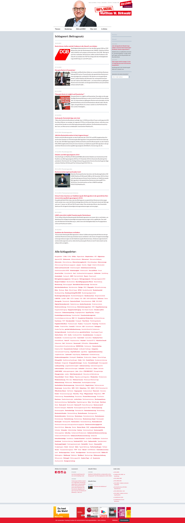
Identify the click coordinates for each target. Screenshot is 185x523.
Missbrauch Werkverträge (91, 379)
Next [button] (132, 513)
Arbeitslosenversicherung (88, 267)
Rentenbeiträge (69, 410)
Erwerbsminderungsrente (88, 315)
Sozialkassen (96, 438)
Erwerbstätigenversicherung (63, 318)
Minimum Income (78, 379)
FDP (63, 321)
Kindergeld (73, 357)
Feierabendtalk (70, 321)
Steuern (91, 444)
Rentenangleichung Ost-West (82, 407)
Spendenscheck (102, 441)
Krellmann (58, 363)
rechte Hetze (78, 399)
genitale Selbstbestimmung (72, 329)
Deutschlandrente (86, 301)
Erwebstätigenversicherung (63, 315)
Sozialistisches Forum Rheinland (119, 500)
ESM (73, 318)
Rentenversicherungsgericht (93, 424)
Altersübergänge (92, 262)
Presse (99, 2)
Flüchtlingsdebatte (95, 321)
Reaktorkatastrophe (67, 399)
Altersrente (58, 262)
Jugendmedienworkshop (95, 351)
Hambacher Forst (97, 337)
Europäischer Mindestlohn (85, 318)
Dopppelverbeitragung (74, 309)
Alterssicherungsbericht (79, 262)
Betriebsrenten (73, 287)
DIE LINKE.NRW (118, 478)
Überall (84, 449)
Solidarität (94, 435)
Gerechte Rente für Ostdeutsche (90, 329)
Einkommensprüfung (68, 312)
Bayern (86, 276)
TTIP (75, 449)
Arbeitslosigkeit (74, 270)
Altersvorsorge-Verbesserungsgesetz (65, 265)
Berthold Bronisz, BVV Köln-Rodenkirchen (120, 487)
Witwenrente (58, 458)
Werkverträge (89, 455)
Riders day (68, 427)
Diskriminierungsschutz (84, 307)
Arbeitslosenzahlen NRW (62, 270)
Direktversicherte (97, 304)
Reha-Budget (95, 402)
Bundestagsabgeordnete (89, 293)
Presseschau (78, 396)
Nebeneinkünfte (79, 385)
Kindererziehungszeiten (62, 357)
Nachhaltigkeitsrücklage (89, 382)
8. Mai (69, 256)
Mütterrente (68, 382)
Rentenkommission (88, 416)
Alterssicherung (67, 262)
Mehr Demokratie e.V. (76, 374)
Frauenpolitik (87, 323)
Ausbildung (105, 273)
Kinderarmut (85, 354)
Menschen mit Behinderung (91, 374)
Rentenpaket (100, 419)
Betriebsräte (93, 284)
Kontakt (115, 2)
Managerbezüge (98, 371)
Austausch (66, 276)
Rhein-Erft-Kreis (59, 427)
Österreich (96, 391)
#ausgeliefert (58, 256)
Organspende (78, 391)
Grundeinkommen (88, 335)
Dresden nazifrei (99, 309)
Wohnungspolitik (75, 458)
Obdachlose (83, 388)
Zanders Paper (85, 458)
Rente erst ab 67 (98, 405)
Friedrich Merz (64, 326)
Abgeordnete (80, 256)
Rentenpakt (58, 421)
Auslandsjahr (58, 276)
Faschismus (58, 321)
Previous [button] (74, 513)
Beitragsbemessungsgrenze (63, 279)
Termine (110, 2)
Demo (106, 298)
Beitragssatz (75, 279)
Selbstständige (72, 430)
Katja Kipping (76, 354)
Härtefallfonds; (59, 340)
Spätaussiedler (92, 441)
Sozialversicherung (67, 441)
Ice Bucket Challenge (85, 349)
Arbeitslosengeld (75, 267)
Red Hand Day (72, 402)
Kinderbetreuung (94, 354)
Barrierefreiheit (78, 276)
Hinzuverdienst (93, 343)
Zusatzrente (96, 458)
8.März (74, 256)
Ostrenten (103, 391)
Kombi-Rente (90, 360)
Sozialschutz (104, 438)
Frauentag (95, 323)
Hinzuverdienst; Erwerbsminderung (65, 346)
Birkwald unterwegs (100, 287)
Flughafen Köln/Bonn (61, 323)
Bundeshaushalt (97, 290)
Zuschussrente (59, 461)
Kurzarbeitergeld (93, 363)
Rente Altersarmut (87, 405)
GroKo (70, 335)
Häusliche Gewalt (101, 340)
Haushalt (83, 340)
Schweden (64, 430)
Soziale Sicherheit (79, 438)
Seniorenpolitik (98, 430)
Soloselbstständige (60, 438)
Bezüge (80, 287)
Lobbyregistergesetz (68, 371)
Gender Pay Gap (59, 329)
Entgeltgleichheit (80, 312)
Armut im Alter (59, 273)
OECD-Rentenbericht (101, 388)
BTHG (80, 290)
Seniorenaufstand (88, 430)
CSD (81, 298)
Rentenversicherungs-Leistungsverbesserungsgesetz (69, 424)
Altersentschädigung (95, 259)
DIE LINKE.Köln (118, 480)
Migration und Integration (82, 377)
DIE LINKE (99, 301)
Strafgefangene (59, 447)
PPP (103, 393)
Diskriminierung (71, 307)
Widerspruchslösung (100, 455)
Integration (95, 349)
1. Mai (65, 256)
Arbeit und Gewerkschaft (62, 267)
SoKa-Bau (68, 433)
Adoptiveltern (89, 256)
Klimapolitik (58, 360)
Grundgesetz (97, 335)
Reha (89, 402)
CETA (72, 298)
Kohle (80, 360)
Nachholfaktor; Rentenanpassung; (64, 385)
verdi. (56, 452)
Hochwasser (87, 346)
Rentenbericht (79, 410)
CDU (68, 298)
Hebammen (58, 343)
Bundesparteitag (59, 293)
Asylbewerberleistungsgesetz (85, 273)
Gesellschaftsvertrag (73, 332)
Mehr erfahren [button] (102, 520)
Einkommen (58, 312)
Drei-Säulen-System (87, 309)
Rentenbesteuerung (90, 410)
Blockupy (61, 290)
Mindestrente (103, 377)
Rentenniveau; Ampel (89, 419)
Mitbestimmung (59, 382)
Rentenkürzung (68, 419)
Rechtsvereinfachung (61, 402)
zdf (91, 458)
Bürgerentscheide (100, 295)
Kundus (85, 363)
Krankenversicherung (101, 360)
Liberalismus (89, 368)
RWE (87, 427)
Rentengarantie (92, 413)
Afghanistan (101, 256)
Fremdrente (102, 323)
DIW (93, 307)
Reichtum (103, 402)
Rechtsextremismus (88, 399)
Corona (77, 298)
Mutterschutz (77, 382)
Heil (63, 343)
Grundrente (58, 337)
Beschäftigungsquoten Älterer (84, 281)
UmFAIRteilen (91, 449)
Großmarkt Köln (77, 335)
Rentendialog (100, 410)
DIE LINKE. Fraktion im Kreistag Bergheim (121, 494)
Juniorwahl (68, 354)
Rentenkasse (78, 416)
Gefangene (97, 326)
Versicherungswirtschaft (94, 452)
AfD (95, 256)
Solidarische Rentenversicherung (97, 433)
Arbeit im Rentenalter (98, 265)
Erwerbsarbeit (76, 315)
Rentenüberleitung (86, 421)
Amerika (84, 265)
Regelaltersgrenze (82, 402)
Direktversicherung (60, 307)
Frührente (78, 326)
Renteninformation (60, 416)
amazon (78, 265)
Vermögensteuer (81, 452)
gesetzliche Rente (85, 332)
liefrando (100, 368)
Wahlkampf (67, 455)
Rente (56, 405)
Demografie (58, 301)
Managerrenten (59, 374)
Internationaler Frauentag (62, 351)
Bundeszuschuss (89, 295)
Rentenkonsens (99, 416)
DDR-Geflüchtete (92, 298)
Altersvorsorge (102, 262)
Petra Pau (76, 393)
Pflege (81, 393)
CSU (84, 298)
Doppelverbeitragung (61, 309)
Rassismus (58, 399)
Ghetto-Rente (59, 335)
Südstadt (71, 447)
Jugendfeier (84, 351)
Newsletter (104, 2)
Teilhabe (104, 447)
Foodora (80, 323)
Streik (66, 447)
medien (67, 374)
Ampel (89, 265)
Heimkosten (69, 343)
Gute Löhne (88, 337)
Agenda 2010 (58, 259)
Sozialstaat (58, 441)
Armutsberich (68, 273)
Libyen (95, 368)
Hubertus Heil (59, 349)
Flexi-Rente (85, 321)
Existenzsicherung (99, 318)
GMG (65, 335)
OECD (92, 388)
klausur (94, 357)
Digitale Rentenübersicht (62, 304)
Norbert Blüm (67, 388)
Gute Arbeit (80, 337)
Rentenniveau (78, 419)
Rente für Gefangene (60, 407)
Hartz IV (66, 340)
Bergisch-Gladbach (60, 281)
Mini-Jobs (69, 379)
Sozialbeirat (70, 438)
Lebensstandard (59, 368)
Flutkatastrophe (72, 323)
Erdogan (97, 312)
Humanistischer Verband (71, 349)
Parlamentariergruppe (66, 393)
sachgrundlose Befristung (97, 427)
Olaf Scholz (70, 391)
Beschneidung (98, 281)
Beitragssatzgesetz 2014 (98, 279)
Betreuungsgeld (67, 284)
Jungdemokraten (59, 354)
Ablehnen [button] (115, 520)
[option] (83, 513)
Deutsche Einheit (75, 301)
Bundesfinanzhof (87, 290)
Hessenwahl (77, 343)
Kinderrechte (87, 357)
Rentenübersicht (97, 421)
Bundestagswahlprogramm (62, 295)
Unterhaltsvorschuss (102, 449)
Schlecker (57, 430)
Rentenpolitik (66, 421)
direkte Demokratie (85, 304)
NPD (73, 388)
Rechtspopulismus (100, 399)
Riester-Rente (81, 427)
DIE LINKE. (116, 472)
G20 (83, 326)
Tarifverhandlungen (95, 447)
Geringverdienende (60, 332)
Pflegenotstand (88, 393)
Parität (57, 393)
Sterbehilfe (84, 444)
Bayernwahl (92, 276)
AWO (71, 276)
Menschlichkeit (59, 377)
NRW (77, 388)
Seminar (79, 430)
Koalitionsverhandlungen (70, 360)
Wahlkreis (74, 455)
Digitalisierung (74, 304)
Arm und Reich (93, 270)
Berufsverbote (71, 281)
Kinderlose (80, 357)
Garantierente (89, 326)
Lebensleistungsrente (97, 365)
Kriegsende (65, 363)
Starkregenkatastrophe (73, 444)
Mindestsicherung (60, 379)
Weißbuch (81, 455)
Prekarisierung (59, 396)
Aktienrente (66, 259)
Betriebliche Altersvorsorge (81, 284)
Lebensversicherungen (71, 368)
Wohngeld (66, 458)
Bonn (66, 290)
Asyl (74, 273)
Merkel (67, 377)
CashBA (63, 298)
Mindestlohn (94, 377)
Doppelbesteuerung (101, 307)
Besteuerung (58, 284)
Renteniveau (70, 416)
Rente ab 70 (77, 405)
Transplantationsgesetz (66, 449)
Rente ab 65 (70, 405)
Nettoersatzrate (99, 385)
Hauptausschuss (74, 340)
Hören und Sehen (92, 2)
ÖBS (88, 388)
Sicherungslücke (59, 433)
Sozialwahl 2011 (78, 441)
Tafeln (76, 447)
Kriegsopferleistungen (75, 363)
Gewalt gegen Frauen (97, 332)
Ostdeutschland (87, 391)
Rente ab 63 (62, 405)
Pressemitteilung (69, 396)
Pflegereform (97, 393)
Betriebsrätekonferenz (61, 287)
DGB (93, 301)
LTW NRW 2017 (88, 371)
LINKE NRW (58, 371)
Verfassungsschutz (64, 452)
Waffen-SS (104, 452)
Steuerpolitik (98, 444)
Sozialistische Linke (118, 497)
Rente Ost (70, 407)
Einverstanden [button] (124, 520)
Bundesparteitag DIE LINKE (73, 293)
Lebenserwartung (84, 365)
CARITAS (57, 298)
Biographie (91, 287)
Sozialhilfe (89, 438)
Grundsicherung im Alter (69, 337)
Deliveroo (100, 298)
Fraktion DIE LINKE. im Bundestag (119, 475)
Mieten (72, 377)
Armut (100, 270)
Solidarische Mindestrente (78, 433)
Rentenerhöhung (72, 413)
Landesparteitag (59, 365)
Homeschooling (96, 346)
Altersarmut (85, 259)
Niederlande (58, 388)
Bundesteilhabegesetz (77, 295)
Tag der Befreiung (84, 447)
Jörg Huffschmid (75, 351)
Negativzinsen (89, 385)
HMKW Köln (79, 346)
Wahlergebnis (59, 455)
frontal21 (72, 326)
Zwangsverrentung (69, 461)
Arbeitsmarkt (84, 270)
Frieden (57, 326)
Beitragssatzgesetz (85, 279)
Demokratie (66, 301)
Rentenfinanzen (82, 413)
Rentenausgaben (59, 410)
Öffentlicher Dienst (60, 391)
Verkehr (73, 452)
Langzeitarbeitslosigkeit (72, 365)
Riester (74, 427)
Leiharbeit (81, 368)
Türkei (79, 449)
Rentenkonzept (59, 419)
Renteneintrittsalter (61, 413)
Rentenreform (75, 421)
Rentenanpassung (97, 407)
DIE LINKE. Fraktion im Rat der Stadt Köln (121, 483)
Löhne (81, 371)
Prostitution (100, 396)
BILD (85, 287)
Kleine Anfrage (102, 357)
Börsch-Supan (73, 290)
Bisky (56, 290)
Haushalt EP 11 (91, 340)
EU (76, 318)
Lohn (76, 371)
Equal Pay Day (90, 312)
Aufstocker (97, 273)
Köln (84, 360)
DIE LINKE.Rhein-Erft (119, 491)
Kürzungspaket (103, 363)
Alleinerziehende (76, 259)
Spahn (85, 441)
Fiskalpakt (78, 321)
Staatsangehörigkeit (60, 444)
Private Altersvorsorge (89, 396)
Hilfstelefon (85, 343)
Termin (57, 449)
